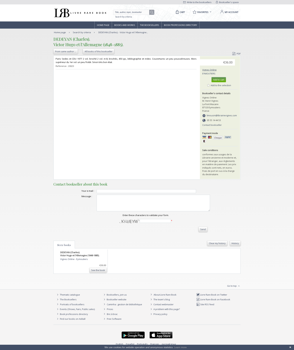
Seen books (64, 245)
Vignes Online (209, 69)
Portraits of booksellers (72, 304)
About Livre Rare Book (165, 294)
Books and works (124, 25)
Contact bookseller (212, 124)
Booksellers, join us (116, 294)
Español (130, 344)
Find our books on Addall (72, 318)
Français (154, 344)
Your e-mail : (87, 190)
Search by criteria (123, 16)
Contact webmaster (163, 304)
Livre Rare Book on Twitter (213, 294)
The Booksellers (149, 25)
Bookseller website (116, 299)
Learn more (180, 347)
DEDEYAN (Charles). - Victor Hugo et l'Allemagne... (123, 32)
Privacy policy (160, 314)
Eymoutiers (208, 73)
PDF (239, 53)
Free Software (114, 318)
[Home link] (79, 12)
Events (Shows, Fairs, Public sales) (77, 309)
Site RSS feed (207, 304)
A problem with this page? (166, 309)
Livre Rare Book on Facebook (215, 299)
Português (142, 344)
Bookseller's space (229, 2)
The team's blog (161, 299)
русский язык (169, 344)
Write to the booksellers (198, 2)
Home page (103, 25)
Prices (110, 309)
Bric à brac (112, 314)
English (119, 344)
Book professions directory (180, 25)
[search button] (151, 12)
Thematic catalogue (69, 294)
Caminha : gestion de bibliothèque (124, 304)
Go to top (232, 285)
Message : (86, 196)
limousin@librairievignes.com (222, 115)
